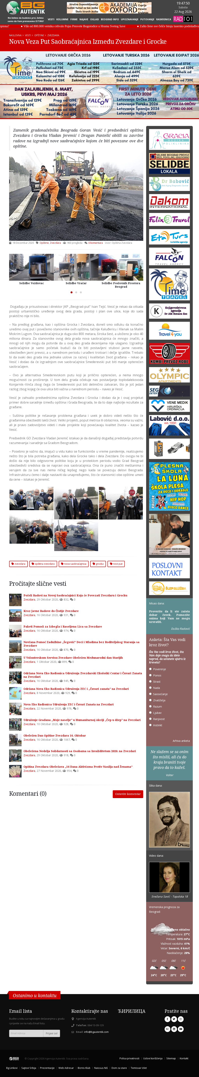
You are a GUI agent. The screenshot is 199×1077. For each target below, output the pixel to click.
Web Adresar (66, 1068)
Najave (83, 19)
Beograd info (110, 19)
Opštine (39, 35)
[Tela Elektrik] (169, 450)
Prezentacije (47, 1068)
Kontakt (184, 1058)
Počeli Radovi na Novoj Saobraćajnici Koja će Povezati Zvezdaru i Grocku (75, 595)
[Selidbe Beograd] (169, 164)
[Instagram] (181, 1019)
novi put (117, 563)
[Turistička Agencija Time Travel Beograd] (99, 67)
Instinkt (157, 725)
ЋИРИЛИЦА (131, 1011)
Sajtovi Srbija (28, 1068)
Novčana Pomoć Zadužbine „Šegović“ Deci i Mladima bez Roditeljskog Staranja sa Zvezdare (82, 643)
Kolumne (62, 19)
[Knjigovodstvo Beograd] (169, 426)
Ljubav (157, 713)
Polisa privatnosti (129, 1058)
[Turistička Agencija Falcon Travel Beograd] (99, 101)
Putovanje (147, 19)
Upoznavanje (129, 19)
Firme (74, 19)
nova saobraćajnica (75, 563)
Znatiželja (159, 700)
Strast (157, 681)
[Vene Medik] (169, 407)
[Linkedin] (174, 1029)
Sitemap (171, 1058)
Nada (156, 688)
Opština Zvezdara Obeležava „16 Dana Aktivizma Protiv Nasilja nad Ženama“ (78, 766)
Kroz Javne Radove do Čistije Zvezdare (51, 611)
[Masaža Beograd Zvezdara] (169, 535)
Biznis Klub (84, 1068)
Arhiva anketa (181, 741)
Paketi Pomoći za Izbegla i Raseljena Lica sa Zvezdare (63, 626)
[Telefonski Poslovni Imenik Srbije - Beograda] (169, 569)
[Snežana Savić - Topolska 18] (169, 878)
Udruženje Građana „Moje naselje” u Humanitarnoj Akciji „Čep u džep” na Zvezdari (82, 720)
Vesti (51, 19)
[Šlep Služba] (169, 589)
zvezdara (19, 563)
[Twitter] (174, 1019)
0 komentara (95, 242)
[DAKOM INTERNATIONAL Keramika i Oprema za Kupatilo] (169, 203)
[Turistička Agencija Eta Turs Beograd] (169, 238)
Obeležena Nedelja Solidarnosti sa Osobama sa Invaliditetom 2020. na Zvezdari (80, 751)
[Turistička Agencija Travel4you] (169, 332)
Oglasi (94, 19)
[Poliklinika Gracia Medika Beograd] (169, 140)
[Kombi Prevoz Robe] (169, 354)
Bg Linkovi (11, 1068)
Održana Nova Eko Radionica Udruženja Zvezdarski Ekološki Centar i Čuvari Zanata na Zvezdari (83, 675)
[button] (71, 292)
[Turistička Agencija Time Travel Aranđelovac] (169, 285)
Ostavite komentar (128, 794)
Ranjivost (159, 719)
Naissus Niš (101, 1068)
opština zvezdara (44, 563)
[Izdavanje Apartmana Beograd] (169, 376)
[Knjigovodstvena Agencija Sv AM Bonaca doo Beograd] (169, 312)
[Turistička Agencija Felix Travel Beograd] (169, 220)
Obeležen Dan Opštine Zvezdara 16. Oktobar (55, 735)
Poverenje (159, 669)
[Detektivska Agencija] (169, 392)
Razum (157, 706)
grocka (99, 563)
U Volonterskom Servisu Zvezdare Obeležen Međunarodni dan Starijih (73, 657)
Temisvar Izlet (139, 1068)
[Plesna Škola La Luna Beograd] (169, 488)
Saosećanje (160, 694)
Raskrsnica (163, 19)
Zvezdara (53, 35)
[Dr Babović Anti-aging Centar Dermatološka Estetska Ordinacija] (169, 185)
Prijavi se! (52, 1033)
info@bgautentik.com (96, 1032)
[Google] (167, 1029)
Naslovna (15, 35)
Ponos (157, 675)
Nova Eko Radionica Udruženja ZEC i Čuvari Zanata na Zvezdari (69, 704)
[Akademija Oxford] (109, 8)
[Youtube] (181, 1029)
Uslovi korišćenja (152, 1058)
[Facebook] (167, 1019)
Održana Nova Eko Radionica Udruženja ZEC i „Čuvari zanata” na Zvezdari (76, 689)
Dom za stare (119, 1068)
